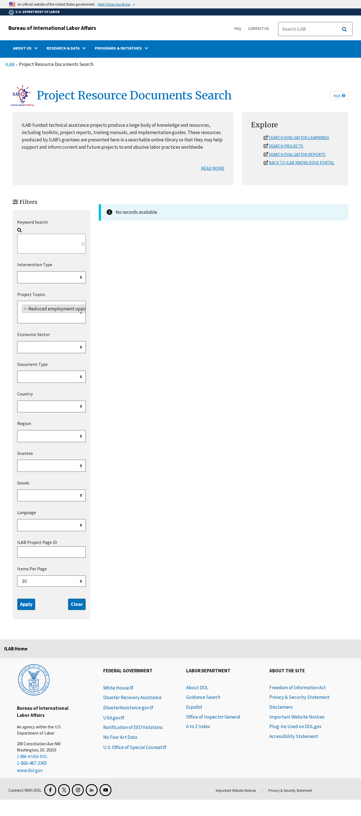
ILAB (9, 65)
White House (116, 688)
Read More (212, 168)
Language (26, 512)
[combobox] (51, 277)
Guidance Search (203, 697)
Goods (23, 483)
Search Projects (286, 146)
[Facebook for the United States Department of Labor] (50, 790)
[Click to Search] (344, 29)
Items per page (32, 569)
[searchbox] (52, 278)
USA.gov (111, 718)
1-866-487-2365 (32, 763)
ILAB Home (15, 649)
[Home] (34, 679)
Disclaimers (281, 707)
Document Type (32, 364)
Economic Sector (33, 334)
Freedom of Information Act (297, 687)
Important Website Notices (297, 717)
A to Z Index (198, 726)
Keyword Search (32, 222)
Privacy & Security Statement (299, 697)
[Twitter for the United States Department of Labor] (64, 790)
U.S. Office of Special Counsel (132, 747)
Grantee (25, 453)
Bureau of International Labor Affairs (52, 28)
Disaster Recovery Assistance (132, 697)
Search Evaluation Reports (297, 154)
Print (337, 95)
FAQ (237, 28)
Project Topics (31, 294)
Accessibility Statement (293, 736)
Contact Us (258, 28)
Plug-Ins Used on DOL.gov (295, 726)
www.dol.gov (30, 770)
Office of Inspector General (213, 717)
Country (25, 394)
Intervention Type (34, 264)
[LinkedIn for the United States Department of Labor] (92, 790)
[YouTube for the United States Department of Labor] (105, 790)
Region (24, 423)
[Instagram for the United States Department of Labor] (78, 790)
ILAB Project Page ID (37, 542)
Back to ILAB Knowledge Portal (301, 163)
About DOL (197, 687)
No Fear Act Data (120, 737)
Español (194, 707)
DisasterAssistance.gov (126, 707)
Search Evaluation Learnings (299, 137)
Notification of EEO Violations (133, 727)
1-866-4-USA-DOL (32, 756)
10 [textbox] (24, 581)
